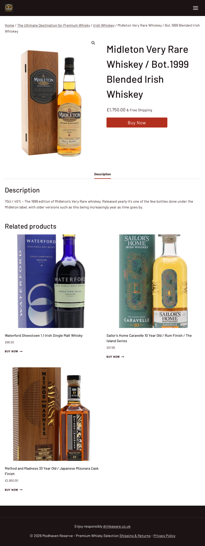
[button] (93, 43)
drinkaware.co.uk (117, 526)
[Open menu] (195, 8)
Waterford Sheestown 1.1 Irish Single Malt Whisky (44, 335)
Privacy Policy (164, 535)
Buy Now (137, 122)
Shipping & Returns (135, 535)
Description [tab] (102, 174)
